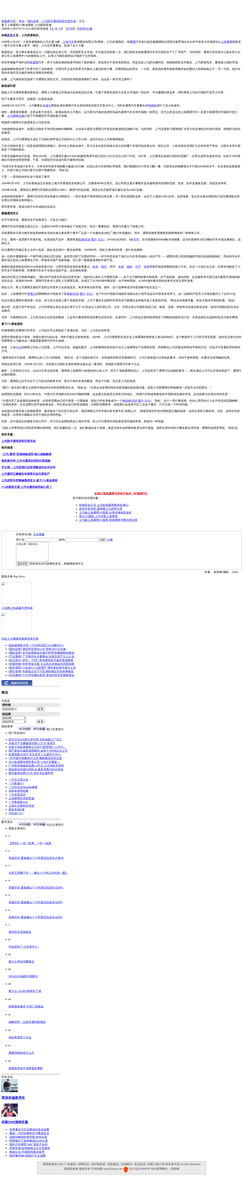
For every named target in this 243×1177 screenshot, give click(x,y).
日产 (138, 266)
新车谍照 (15, 667)
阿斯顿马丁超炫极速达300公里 (28, 1140)
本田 (121, 266)
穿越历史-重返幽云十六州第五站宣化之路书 (36, 857)
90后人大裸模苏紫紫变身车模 (19, 638)
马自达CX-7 (16, 813)
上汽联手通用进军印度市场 (59, 21)
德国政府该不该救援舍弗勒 (26, 1068)
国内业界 (33, 21)
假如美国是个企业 (20, 1037)
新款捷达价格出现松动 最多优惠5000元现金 (36, 769)
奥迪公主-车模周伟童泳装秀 (26, 1151)
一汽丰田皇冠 (17, 794)
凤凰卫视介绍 (156, 1164)
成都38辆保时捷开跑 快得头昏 (28, 1136)
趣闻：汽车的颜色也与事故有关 (29, 1133)
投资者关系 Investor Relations (182, 1164)
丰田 (146, 266)
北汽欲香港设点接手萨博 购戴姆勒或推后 (48, 652)
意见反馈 (140, 1164)
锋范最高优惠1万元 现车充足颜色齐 (31, 773)
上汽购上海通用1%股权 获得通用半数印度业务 (108, 519)
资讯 (21, 21)
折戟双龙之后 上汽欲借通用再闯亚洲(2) (103, 505)
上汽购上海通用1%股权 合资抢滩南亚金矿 (105, 512)
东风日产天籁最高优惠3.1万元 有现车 (32, 743)
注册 (110, 539)
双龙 (10, 35)
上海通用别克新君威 (21, 798)
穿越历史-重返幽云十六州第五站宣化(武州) (35, 902)
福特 (129, 266)
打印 (70, 28)
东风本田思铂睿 (18, 790)
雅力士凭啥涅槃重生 (21, 961)
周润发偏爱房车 (13, 1098)
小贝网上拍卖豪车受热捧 (17, 608)
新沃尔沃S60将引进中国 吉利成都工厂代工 (35, 739)
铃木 (95, 266)
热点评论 (15, 660)
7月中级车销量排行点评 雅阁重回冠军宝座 (35, 758)
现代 (104, 266)
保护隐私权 (98, 1164)
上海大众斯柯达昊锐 (21, 805)
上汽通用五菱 (15, 115)
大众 (18, 347)
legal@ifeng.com (112, 1168)
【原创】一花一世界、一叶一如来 (30, 843)
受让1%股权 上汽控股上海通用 (98, 516)
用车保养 (15, 671)
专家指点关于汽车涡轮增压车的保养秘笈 (48, 671)
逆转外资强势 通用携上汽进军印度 (100, 508)
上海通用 (226, 41)
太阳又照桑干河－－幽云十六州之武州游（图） (38, 872)
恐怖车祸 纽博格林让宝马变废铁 (29, 1148)
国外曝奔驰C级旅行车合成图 (27, 1155)
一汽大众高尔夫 (18, 779)
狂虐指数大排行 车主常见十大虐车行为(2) (35, 754)
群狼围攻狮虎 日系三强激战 (26, 1006)
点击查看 (38, 534)
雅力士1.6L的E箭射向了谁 (25, 991)
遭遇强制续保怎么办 (21, 1052)
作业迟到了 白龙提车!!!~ (24, 946)
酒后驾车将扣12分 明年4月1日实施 (44, 649)
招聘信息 (83, 1164)
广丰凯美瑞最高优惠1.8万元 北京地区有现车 (36, 765)
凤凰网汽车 (8, 21)
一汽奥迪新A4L (18, 802)
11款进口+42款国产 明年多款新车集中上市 (49, 667)
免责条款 (113, 1164)
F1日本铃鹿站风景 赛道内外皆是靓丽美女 (48, 675)
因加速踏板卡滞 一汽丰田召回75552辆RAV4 (36, 645)
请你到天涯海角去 (20, 931)
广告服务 (70, 1164)
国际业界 (15, 652)
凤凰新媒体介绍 (53, 1164)
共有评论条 (85, 28)
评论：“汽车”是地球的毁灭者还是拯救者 (47, 660)
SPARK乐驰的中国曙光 (23, 976)
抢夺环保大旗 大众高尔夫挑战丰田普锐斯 (48, 663)
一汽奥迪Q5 (16, 783)
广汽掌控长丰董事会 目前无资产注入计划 (48, 656)
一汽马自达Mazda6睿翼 (23, 787)
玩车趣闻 (15, 675)
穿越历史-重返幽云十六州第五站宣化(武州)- (36, 887)
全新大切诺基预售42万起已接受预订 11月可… (37, 747)
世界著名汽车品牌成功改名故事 (29, 1129)
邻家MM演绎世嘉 (14, 1122)
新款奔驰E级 (17, 809)
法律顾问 (126, 1164)
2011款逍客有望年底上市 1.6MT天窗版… (34, 761)
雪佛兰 (31, 293)
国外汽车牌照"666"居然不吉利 (28, 1144)
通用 (133, 41)
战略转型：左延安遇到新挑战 (27, 1021)
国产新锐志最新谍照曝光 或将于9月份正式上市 (38, 750)
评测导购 (15, 663)
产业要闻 (15, 656)
